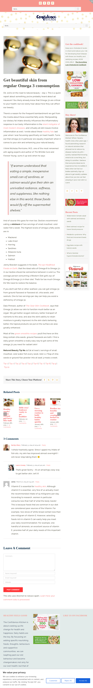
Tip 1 (5, 363)
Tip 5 (29, 363)
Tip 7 (41, 363)
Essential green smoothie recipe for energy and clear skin (8, 415)
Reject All (68, 681)
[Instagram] (67, 191)
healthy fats (48, 131)
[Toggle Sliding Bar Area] (91, 2)
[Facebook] (72, 191)
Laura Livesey (21, 464)
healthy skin (40, 485)
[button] (5, 413)
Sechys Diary (15, 444)
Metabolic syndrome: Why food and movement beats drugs (76, 237)
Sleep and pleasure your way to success (40, 411)
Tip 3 (17, 363)
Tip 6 (35, 363)
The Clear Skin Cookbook (37, 306)
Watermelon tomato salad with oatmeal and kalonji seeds (76, 218)
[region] (46, 678)
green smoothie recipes (26, 333)
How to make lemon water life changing (23, 416)
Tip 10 (6, 367)
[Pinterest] (81, 191)
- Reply (43, 444)
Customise (53, 681)
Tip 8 (47, 363)
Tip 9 (53, 363)
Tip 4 (23, 363)
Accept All (83, 681)
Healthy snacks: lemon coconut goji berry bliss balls (54, 415)
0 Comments (41, 419)
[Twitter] (77, 191)
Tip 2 (11, 363)
